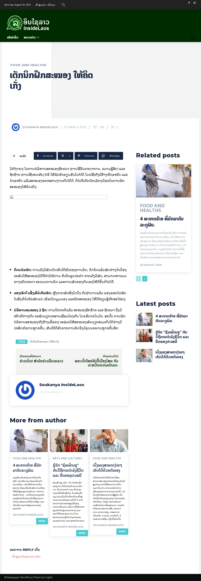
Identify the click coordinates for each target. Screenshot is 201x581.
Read (42, 521)
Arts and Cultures (67, 458)
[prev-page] (138, 278)
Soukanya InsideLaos (40, 127)
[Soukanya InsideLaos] (17, 127)
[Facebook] (189, 3)
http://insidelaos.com (51, 391)
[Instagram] (194, 3)
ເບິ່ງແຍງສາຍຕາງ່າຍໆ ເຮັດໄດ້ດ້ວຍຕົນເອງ (107, 467)
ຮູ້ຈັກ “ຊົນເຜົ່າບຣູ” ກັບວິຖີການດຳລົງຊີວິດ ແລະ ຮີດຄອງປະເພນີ (68, 470)
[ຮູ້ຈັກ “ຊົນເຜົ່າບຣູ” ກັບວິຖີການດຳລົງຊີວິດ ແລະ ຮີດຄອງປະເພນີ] (69, 440)
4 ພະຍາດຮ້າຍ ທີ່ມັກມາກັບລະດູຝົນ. (27, 467)
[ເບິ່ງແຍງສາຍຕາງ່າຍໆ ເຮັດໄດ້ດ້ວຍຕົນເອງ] (109, 440)
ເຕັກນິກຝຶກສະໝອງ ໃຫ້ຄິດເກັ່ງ (44, 341)
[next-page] (144, 278)
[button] (63, 4)
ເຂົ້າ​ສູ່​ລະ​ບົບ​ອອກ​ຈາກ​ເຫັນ (26, 556)
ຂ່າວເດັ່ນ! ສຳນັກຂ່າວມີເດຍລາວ (41, 361)
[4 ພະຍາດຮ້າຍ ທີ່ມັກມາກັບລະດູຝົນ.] (29, 440)
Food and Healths (28, 65)
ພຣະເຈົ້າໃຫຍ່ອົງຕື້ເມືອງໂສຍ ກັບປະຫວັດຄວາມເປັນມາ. (96, 363)
